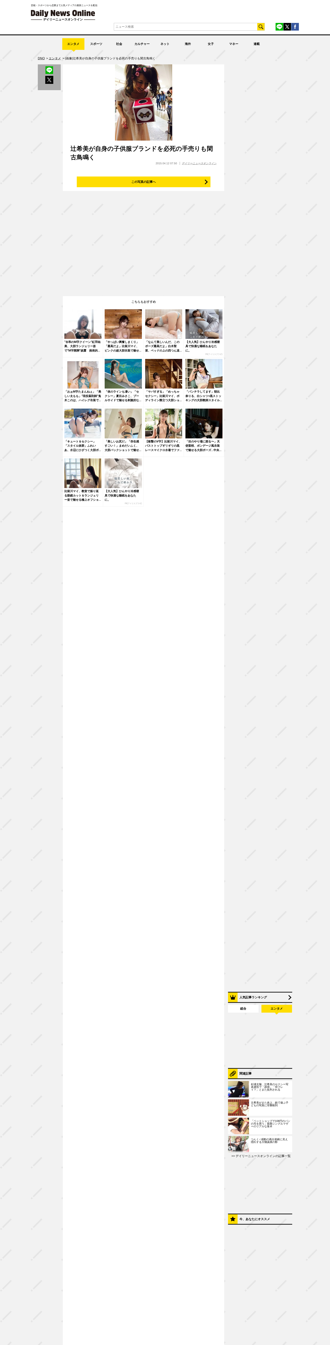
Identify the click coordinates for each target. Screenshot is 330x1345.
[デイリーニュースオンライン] (63, 13)
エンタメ (73, 43)
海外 (188, 43)
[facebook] (295, 27)
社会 (119, 43)
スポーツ (96, 43)
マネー (233, 43)
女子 (211, 43)
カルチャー (142, 43)
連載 (257, 43)
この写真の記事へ (143, 181)
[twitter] (287, 27)
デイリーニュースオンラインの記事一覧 (263, 1156)
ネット (165, 43)
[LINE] (279, 27)
